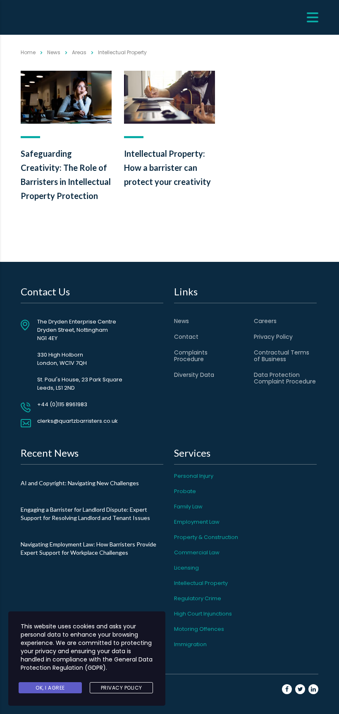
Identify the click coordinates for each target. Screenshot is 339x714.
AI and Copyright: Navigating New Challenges (80, 482)
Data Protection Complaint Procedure (285, 378)
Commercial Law (197, 552)
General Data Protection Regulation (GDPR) (87, 663)
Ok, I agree (50, 687)
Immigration (190, 644)
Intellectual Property (201, 583)
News (181, 321)
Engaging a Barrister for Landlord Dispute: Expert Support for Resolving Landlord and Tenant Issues (85, 513)
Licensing (186, 568)
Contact (186, 336)
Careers (265, 321)
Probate (185, 491)
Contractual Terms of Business (281, 355)
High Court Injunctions (203, 614)
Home (28, 52)
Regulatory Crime (197, 598)
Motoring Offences (199, 629)
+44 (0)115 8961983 (62, 404)
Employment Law (197, 522)
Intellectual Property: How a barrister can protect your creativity (167, 168)
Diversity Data (194, 374)
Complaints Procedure (191, 355)
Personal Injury (193, 476)
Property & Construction (206, 537)
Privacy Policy (273, 336)
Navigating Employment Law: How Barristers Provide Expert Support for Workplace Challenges (88, 548)
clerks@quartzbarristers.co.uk (77, 421)
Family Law (188, 506)
